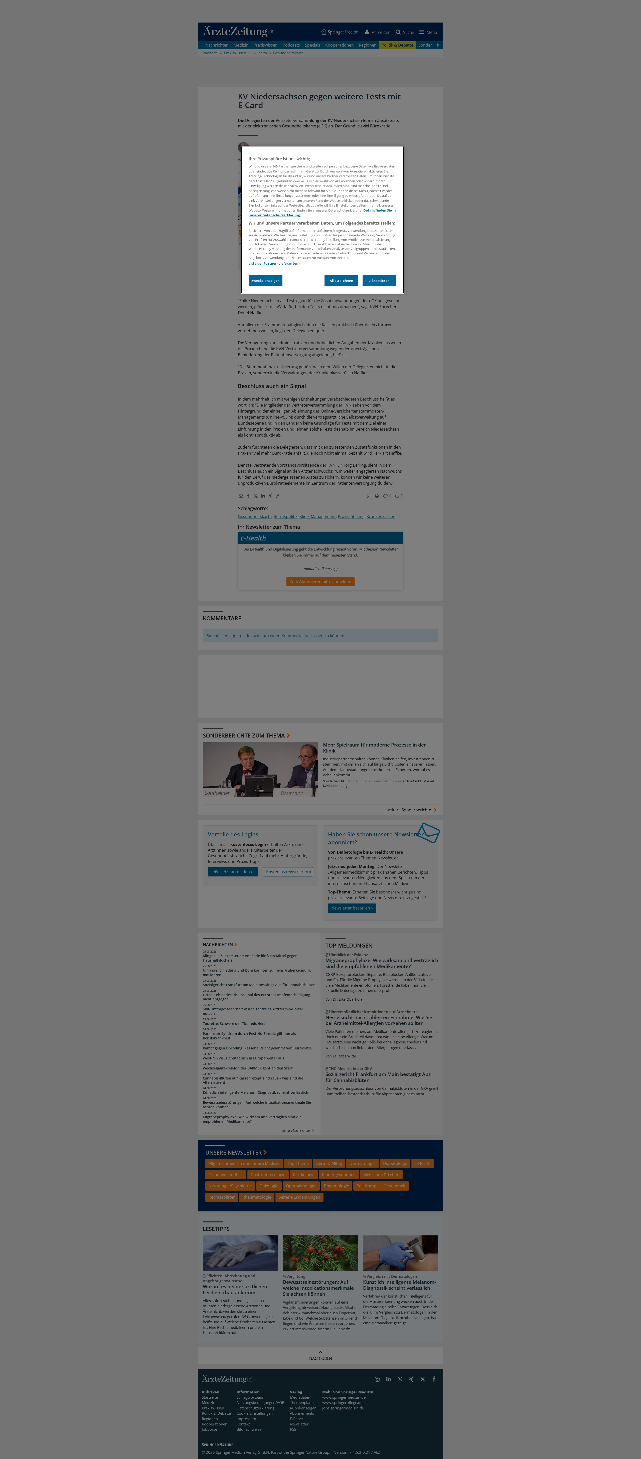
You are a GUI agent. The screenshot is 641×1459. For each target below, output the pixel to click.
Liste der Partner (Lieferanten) (274, 263)
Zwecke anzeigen (265, 280)
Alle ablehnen (341, 280)
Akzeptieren (379, 280)
